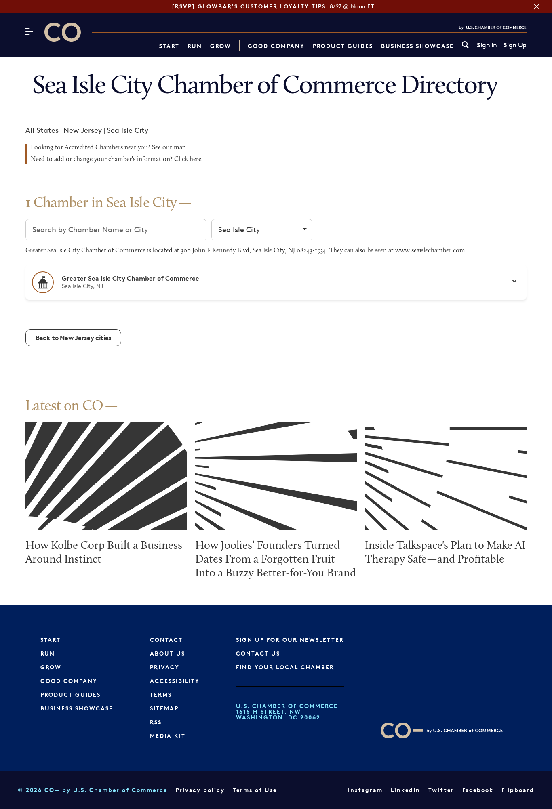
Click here (187, 159)
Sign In (487, 45)
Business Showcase (417, 45)
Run (195, 45)
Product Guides (343, 45)
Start (169, 45)
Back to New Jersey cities (73, 338)
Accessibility (175, 680)
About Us (167, 653)
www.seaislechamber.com (430, 251)
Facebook (477, 789)
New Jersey (82, 130)
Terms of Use (255, 789)
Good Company (276, 45)
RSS (156, 722)
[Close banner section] (536, 6)
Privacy (164, 667)
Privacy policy (200, 789)
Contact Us (258, 653)
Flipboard (517, 789)
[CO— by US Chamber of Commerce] (62, 32)
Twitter (441, 789)
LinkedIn (405, 789)
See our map (169, 148)
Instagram (365, 789)
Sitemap (164, 708)
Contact (166, 639)
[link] (465, 45)
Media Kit (167, 735)
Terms (161, 694)
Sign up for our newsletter (290, 639)
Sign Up (515, 45)
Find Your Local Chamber (285, 667)
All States (42, 130)
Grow (220, 45)
